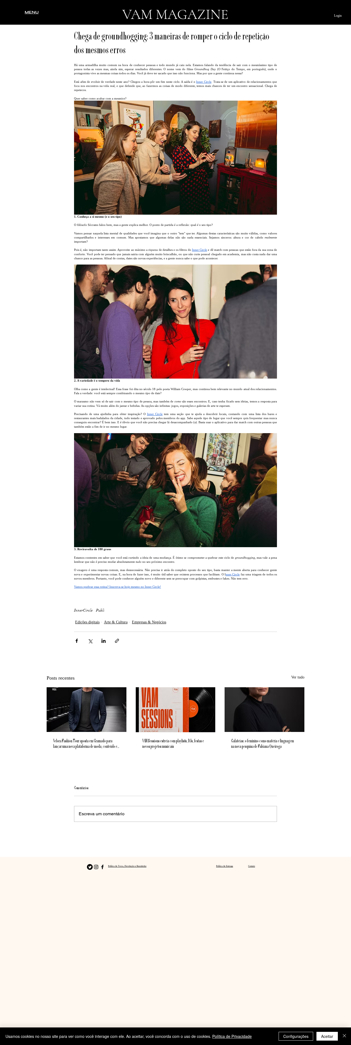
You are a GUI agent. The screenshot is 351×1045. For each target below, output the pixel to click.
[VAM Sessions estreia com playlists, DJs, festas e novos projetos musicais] (176, 709)
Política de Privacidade (232, 1036)
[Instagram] (96, 867)
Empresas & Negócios (149, 622)
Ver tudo (297, 677)
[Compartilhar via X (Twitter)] (90, 640)
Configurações (295, 1036)
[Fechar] (344, 1036)
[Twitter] (90, 867)
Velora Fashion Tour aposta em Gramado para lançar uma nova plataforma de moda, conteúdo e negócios (85, 744)
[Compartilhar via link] (117, 640)
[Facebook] (102, 867)
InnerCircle (83, 610)
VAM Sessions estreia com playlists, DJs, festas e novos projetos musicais (173, 744)
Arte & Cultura (116, 622)
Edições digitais (87, 622)
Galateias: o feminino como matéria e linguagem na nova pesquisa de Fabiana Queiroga (262, 744)
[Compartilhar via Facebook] (76, 640)
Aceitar (327, 1036)
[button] (32, 12)
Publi (100, 610)
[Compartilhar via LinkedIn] (103, 640)
